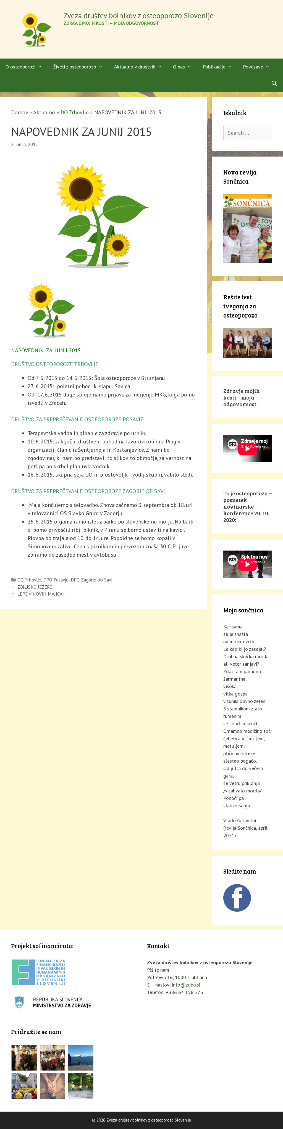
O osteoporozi (20, 67)
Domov (19, 112)
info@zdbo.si (186, 985)
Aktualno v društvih (134, 67)
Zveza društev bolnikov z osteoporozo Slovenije (139, 15)
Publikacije (214, 67)
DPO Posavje (56, 580)
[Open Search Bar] (274, 83)
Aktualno (44, 112)
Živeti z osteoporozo (74, 67)
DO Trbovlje (75, 112)
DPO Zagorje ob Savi (91, 580)
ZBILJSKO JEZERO (35, 587)
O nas (179, 67)
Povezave (253, 67)
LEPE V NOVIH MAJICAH (41, 594)
